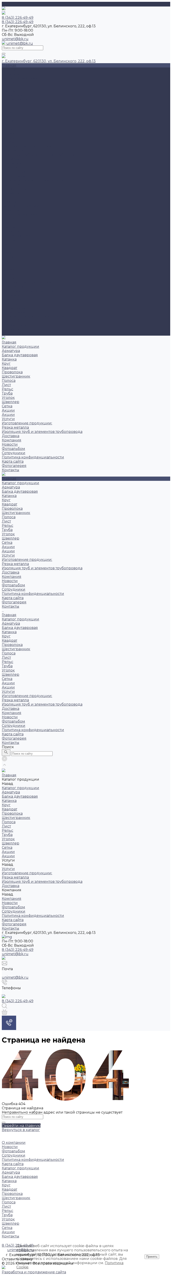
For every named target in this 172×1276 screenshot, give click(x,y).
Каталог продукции (20, 206)
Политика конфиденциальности (33, 180)
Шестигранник (16, 99)
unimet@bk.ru (15, 39)
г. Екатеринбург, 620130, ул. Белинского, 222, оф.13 (49, 61)
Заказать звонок (17, 333)
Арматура (11, 74)
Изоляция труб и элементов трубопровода (42, 155)
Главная (9, 201)
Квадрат (9, 91)
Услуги (8, 278)
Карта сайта (13, 184)
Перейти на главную (21, 1125)
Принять (151, 1256)
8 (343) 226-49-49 (17, 950)
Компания (11, 299)
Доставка (10, 159)
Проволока (12, 95)
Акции (8, 133)
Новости (10, 167)
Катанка (9, 82)
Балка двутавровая (20, 78)
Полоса (8, 103)
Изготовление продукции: (27, 146)
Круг (6, 86)
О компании (14, 1142)
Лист (6, 108)
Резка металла (15, 150)
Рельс (7, 112)
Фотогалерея (14, 325)
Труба (7, 116)
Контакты (10, 329)
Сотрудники (13, 176)
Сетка (7, 129)
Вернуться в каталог (21, 1130)
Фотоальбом (13, 172)
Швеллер (10, 125)
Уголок (8, 121)
